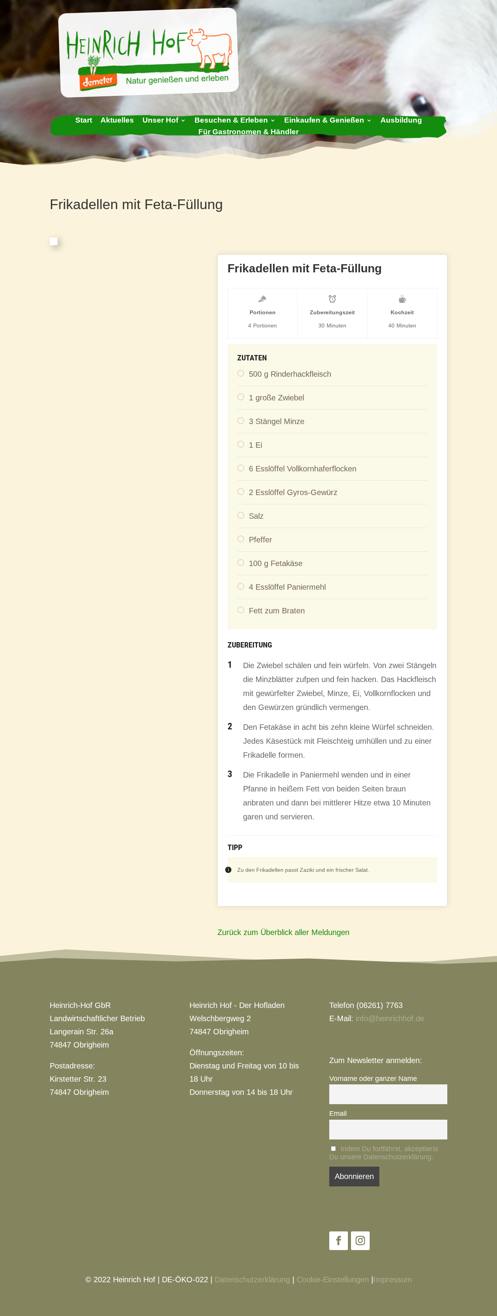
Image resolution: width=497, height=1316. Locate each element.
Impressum (392, 1279)
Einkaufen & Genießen (324, 121)
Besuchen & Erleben (231, 121)
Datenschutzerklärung (252, 1279)
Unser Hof (160, 121)
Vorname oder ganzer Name (373, 1078)
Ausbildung (401, 121)
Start (83, 121)
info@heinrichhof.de (390, 1018)
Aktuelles (117, 121)
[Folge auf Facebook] (338, 1240)
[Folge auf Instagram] (360, 1240)
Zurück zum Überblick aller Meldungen (283, 932)
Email (338, 1113)
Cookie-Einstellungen (333, 1279)
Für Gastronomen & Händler (248, 132)
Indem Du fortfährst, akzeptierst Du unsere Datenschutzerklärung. (383, 1153)
